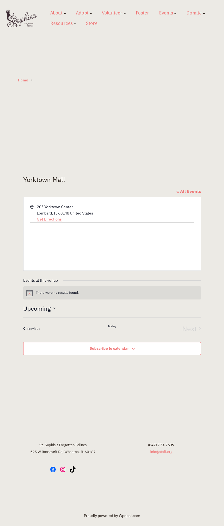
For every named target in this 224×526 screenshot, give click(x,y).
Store (92, 24)
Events (166, 13)
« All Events (188, 191)
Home (23, 80)
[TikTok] (72, 469)
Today (112, 326)
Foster (142, 13)
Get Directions (49, 219)
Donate (194, 13)
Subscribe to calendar (109, 348)
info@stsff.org (161, 451)
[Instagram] (63, 469)
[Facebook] (53, 469)
